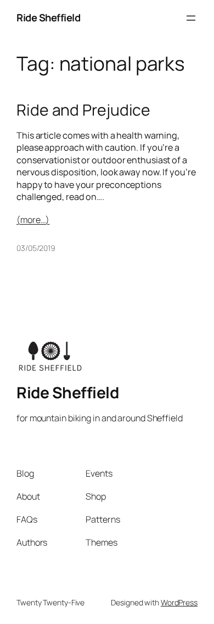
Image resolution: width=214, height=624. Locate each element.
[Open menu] (191, 18)
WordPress (179, 602)
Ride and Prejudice (83, 110)
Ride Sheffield (48, 17)
